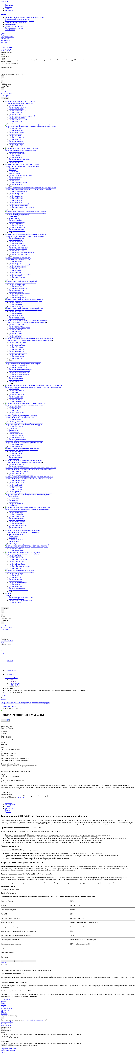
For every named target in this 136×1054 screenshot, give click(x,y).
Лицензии (8, 7)
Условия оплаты (6, 1008)
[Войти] (2, 649)
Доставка (8, 812)
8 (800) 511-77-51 (6, 51)
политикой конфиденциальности (33, 1020)
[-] (2, 710)
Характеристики (10, 804)
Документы (9, 10)
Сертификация (10, 30)
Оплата (7, 810)
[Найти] (2, 88)
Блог (2, 1006)
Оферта (3, 1012)
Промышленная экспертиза (14, 28)
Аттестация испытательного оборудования (19, 21)
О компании (9, 5)
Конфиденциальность (8, 1050)
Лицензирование (10, 24)
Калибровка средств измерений (15, 22)
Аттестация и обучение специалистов (17, 19)
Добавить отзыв (18, 961)
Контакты (4, 1014)
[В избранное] (5, 720)
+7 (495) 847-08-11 (7, 47)
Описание (8, 803)
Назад (11, 679)
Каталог (3, 1001)
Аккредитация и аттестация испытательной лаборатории (24, 17)
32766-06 (4, 963)
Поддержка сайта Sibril (8, 1049)
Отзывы (7, 8)
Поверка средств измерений (14, 26)
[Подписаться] (2, 1018)
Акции (3, 1003)
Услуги (3, 1005)
